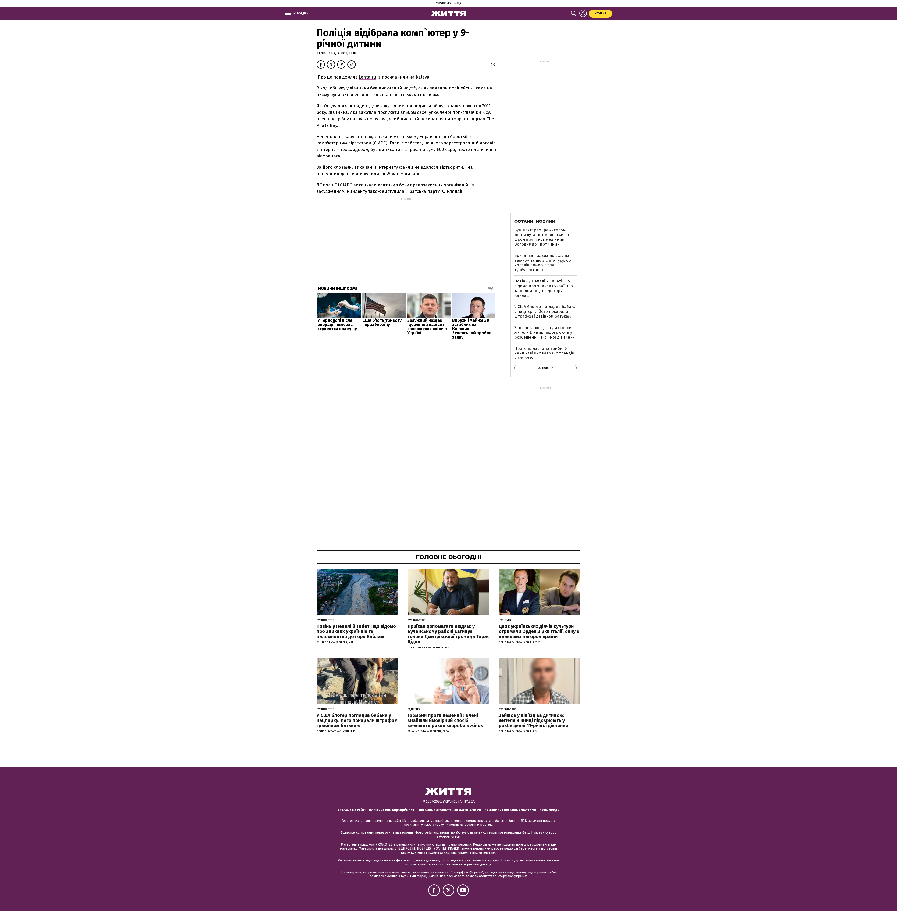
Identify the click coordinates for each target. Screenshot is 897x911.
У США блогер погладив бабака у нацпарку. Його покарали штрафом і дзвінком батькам (545, 311)
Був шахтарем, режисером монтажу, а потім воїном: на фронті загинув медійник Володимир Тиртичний (541, 237)
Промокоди (549, 810)
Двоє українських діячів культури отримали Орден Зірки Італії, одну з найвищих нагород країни (539, 631)
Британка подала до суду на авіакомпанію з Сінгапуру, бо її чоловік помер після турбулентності (544, 262)
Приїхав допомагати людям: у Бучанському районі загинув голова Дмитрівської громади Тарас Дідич (448, 633)
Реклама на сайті (352, 810)
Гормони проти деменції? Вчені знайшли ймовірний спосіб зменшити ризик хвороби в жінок (445, 720)
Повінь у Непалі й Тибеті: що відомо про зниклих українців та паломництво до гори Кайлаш (543, 288)
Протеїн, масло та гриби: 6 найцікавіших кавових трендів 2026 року (544, 353)
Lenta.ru (367, 77)
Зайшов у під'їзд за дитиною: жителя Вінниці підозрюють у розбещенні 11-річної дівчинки (544, 332)
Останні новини (534, 221)
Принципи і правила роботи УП (510, 810)
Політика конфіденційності (392, 810)
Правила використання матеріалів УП (450, 810)
